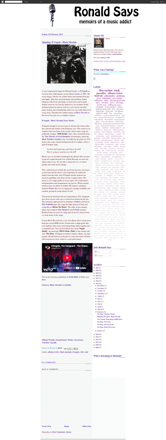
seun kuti (104, 196)
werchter (105, 102)
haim (108, 219)
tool (121, 235)
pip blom (99, 194)
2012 (97, 339)
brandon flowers (120, 210)
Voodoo (77, 93)
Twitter (70, 340)
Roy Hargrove (64, 209)
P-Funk (76, 209)
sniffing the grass (114, 104)
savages (116, 169)
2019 (97, 273)
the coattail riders (103, 231)
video (106, 100)
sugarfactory (121, 196)
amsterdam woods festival (105, 206)
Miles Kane (98, 124)
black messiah (65, 352)
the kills (97, 200)
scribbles (115, 146)
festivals (98, 95)
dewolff (99, 153)
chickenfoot (109, 184)
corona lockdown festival (111, 115)
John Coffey (103, 148)
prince (116, 227)
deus (110, 113)
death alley (112, 215)
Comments (99, 255)
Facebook (79, 340)
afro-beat (119, 109)
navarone (120, 126)
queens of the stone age (106, 117)
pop (104, 104)
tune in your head (99, 202)
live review (106, 90)
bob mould (106, 181)
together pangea (115, 235)
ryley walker (107, 146)
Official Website (48, 340)
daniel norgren (119, 119)
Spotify (54, 342)
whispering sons (115, 202)
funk (122, 142)
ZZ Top (122, 204)
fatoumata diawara (103, 217)
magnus (101, 223)
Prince (51, 188)
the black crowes (117, 171)
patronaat (97, 138)
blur (103, 151)
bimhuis (116, 140)
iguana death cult (109, 190)
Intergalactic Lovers (106, 161)
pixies (96, 227)
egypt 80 (108, 188)
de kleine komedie (109, 186)
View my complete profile (101, 57)
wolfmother (109, 175)
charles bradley (101, 184)
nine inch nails (117, 225)
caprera (96, 213)
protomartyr (99, 155)
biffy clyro (97, 210)
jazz (99, 98)
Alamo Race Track (106, 204)
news (112, 102)
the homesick (104, 233)
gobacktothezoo (110, 134)
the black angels (113, 198)
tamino (109, 171)
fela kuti (105, 153)
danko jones (101, 186)
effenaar (100, 134)
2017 (97, 278)
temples (96, 231)
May (99, 304)
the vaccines (108, 235)
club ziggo (109, 213)
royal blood (98, 196)
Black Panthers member (52, 139)
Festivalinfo (73, 277)
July (98, 299)
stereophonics (111, 229)
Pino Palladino (48, 204)
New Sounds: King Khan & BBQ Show (109, 319)
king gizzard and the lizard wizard (113, 124)
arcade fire (120, 148)
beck (101, 179)
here (44, 279)
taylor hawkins (104, 198)
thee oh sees (107, 130)
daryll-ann (100, 215)
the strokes (102, 235)
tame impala (98, 119)
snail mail (99, 229)
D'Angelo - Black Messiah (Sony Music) (58, 120)
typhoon (105, 237)
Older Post (86, 426)
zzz (114, 175)
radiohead (105, 128)
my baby (105, 225)
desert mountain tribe (99, 188)
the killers (99, 173)
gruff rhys (103, 219)
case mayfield (99, 142)
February (100, 312)
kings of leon (115, 167)
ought (117, 144)
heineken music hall (103, 109)
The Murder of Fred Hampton (57, 136)
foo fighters (119, 111)
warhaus (109, 239)
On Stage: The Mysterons (105, 324)
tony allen (117, 173)
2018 (97, 276)
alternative (110, 95)
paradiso (101, 93)
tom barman (121, 200)
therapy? (110, 200)
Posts (98, 252)
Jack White (117, 132)
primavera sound (110, 227)
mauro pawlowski (108, 223)
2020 (97, 270)
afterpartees (112, 148)
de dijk (107, 142)
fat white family (119, 163)
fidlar (110, 217)
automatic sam (110, 208)
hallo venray (112, 219)
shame (110, 196)
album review (53, 352)
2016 (97, 281)
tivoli (115, 200)
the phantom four (109, 155)
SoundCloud (61, 340)
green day (121, 217)
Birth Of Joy (119, 121)
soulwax (104, 171)
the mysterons (119, 233)
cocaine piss (114, 213)
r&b (82, 352)
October (100, 291)
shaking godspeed (115, 128)
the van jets (103, 200)
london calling (99, 144)
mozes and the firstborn (108, 126)
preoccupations (102, 227)
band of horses (118, 208)
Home (66, 426)
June (99, 301)
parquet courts (105, 169)
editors (120, 107)
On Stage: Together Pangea (106, 314)
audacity (103, 208)
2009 (97, 347)
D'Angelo (84, 91)
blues (122, 140)
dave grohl (121, 151)
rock (117, 90)
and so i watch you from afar (118, 206)
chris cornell (116, 161)
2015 (97, 283)
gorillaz (117, 165)
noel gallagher (113, 192)
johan (98, 121)
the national (109, 119)
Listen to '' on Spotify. (56, 285)
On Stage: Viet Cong (103, 322)
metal (107, 136)
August (99, 296)
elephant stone (115, 142)
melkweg (121, 95)
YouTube (45, 342)
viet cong (107, 202)
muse (107, 192)
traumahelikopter (117, 157)
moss (97, 126)
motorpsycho (109, 144)
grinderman (96, 219)
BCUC (113, 204)
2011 (97, 342)
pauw (123, 225)
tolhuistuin (106, 98)
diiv (117, 215)
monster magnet (98, 225)
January (100, 331)
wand (122, 237)
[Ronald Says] (94, 79)
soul (86, 352)
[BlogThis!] (70, 349)
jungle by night (102, 113)
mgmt (114, 223)
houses (118, 219)
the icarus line (112, 233)
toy (122, 173)
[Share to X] (72, 349)
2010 (97, 345)
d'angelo (75, 352)
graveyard (100, 190)
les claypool (118, 221)
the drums (120, 231)
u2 (104, 175)
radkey (110, 194)
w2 (118, 237)
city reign (115, 184)
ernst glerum (115, 188)
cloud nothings (102, 213)
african (96, 206)
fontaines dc (115, 217)
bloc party (113, 210)
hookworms (104, 167)
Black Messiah (81, 112)
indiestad (123, 219)
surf (124, 229)
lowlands (99, 106)
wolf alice (103, 159)
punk (111, 169)
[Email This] (68, 349)
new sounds (117, 98)
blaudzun (97, 151)
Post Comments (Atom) (61, 432)
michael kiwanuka (116, 136)
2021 (97, 268)
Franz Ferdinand (107, 132)
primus (105, 194)
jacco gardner (113, 153)
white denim (106, 138)
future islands (110, 165)
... (109, 61)
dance (95, 215)
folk (104, 165)
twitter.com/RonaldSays (114, 54)
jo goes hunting (104, 221)
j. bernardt (97, 221)
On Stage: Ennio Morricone (106, 327)
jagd (109, 167)
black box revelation (105, 210)
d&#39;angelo (122, 213)
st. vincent (104, 229)
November (101, 288)
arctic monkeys (110, 107)
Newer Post (46, 426)
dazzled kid (106, 215)
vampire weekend (112, 237)
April (99, 307)
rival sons (122, 194)
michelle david (120, 223)
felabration (98, 165)
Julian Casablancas (114, 177)
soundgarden (120, 117)
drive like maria (104, 163)
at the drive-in (97, 208)
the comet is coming (112, 231)
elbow (111, 163)
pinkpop (97, 128)
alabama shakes (116, 138)
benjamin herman (107, 140)
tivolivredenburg (105, 157)
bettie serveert (107, 179)
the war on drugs (108, 173)
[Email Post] (65, 348)
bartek (123, 208)
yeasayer (110, 159)
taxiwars (97, 198)
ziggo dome (100, 111)
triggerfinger (118, 113)
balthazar (98, 115)
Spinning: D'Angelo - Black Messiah (59, 42)
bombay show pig (111, 151)
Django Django (104, 177)
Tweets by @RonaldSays (101, 74)
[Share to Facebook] (75, 349)
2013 (97, 337)
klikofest (117, 190)
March (99, 309)
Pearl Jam (109, 111)
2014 (97, 334)
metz (120, 153)
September (101, 293)
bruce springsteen (114, 181)
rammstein (115, 194)
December (101, 285)
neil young (111, 225)
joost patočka (112, 221)
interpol (118, 134)
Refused (118, 204)
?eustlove (77, 201)
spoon (114, 196)
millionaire (101, 192)
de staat (117, 186)
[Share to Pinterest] (77, 349)
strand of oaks (118, 229)
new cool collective (107, 121)
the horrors (121, 198)
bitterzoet (98, 100)
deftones (123, 186)
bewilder (115, 179)
